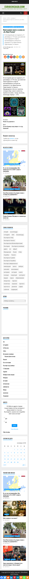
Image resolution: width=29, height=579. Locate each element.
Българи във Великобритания (13, 243)
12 (4, 456)
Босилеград (19, 235)
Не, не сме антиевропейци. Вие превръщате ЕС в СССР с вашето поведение (14, 158)
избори (21, 266)
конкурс (6, 275)
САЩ (20, 252)
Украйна (6, 255)
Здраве (5, 372)
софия (21, 286)
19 (4, 459)
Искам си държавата (8, 120)
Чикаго (13, 255)
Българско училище (18, 246)
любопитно (6, 387)
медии (6, 278)
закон (14, 266)
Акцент (5, 359)
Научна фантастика (10, 356)
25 (24, 459)
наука (12, 278)
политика (17, 164)
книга (20, 272)
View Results (14, 429)
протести (7, 286)
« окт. (4, 465)
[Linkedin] (8, 57)
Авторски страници (8, 26)
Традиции (17, 189)
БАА (13, 235)
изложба (6, 269)
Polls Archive (6, 432)
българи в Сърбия (9, 258)
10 (21, 453)
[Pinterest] (11, 57)
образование (20, 278)
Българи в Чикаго (9, 240)
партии (14, 281)
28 (11, 462)
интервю (6, 272)
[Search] (20, 13)
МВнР (15, 249)
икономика (14, 269)
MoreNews (24, 572)
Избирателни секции (8, 375)
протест (21, 284)
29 (14, 462)
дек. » (24, 465)
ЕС (10, 249)
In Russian (6, 348)
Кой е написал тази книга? (14, 508)
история (14, 272)
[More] (23, 57)
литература (6, 384)
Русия (14, 252)
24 (21, 459)
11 (24, 453)
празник (14, 284)
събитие (6, 289)
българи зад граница (18, 26)
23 (17, 459)
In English (7, 235)
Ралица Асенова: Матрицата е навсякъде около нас (14, 206)
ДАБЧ (5, 249)
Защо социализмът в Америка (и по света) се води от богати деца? (14, 553)
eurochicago (13, 232)
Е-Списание (6, 368)
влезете (12, 138)
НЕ (6, 422)
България (7, 246)
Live (25, 13)
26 (4, 462)
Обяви (4, 390)
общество (7, 281)
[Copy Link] (17, 57)
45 (4, 342)
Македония (7, 252)
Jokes (4, 351)
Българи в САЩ (8, 237)
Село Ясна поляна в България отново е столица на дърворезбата (14, 183)
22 (14, 459)
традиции (14, 289)
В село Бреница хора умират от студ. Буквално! (13, 126)
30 (17, 462)
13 (8, 456)
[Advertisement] (14, 322)
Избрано (5, 378)
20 (8, 459)
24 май (6, 232)
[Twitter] (20, 57)
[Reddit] (5, 57)
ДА (6, 418)
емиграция (7, 266)
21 (11, 459)
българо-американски (10, 263)
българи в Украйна (9, 261)
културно (22, 275)
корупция (14, 275)
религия (14, 286)
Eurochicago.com (14, 6)
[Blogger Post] (14, 57)
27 (8, 462)
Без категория (7, 362)
